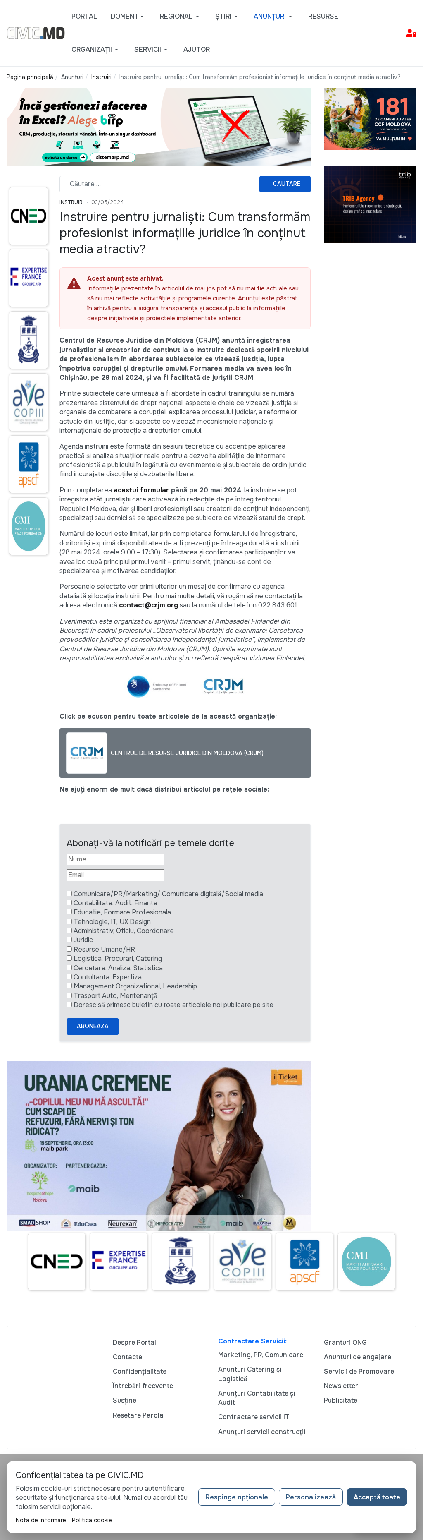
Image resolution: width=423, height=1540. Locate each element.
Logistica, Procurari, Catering (118, 958)
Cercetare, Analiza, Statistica (118, 968)
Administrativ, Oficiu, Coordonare (124, 930)
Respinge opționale (236, 1497)
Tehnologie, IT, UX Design (112, 921)
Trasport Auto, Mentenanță (115, 995)
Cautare (286, 183)
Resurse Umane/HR (104, 949)
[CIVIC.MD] (36, 32)
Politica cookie (92, 1520)
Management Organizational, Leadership (135, 986)
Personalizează (311, 1497)
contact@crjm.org (148, 605)
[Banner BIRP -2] (159, 126)
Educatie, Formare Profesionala (122, 912)
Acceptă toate (377, 1497)
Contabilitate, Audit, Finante (115, 903)
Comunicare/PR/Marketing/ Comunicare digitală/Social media (168, 894)
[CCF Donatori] (370, 118)
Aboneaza (93, 1026)
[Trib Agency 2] (370, 203)
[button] (128, 16)
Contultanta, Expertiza (108, 977)
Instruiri (71, 202)
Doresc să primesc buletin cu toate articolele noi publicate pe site (173, 1004)
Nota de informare (41, 1520)
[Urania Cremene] (159, 1145)
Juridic (83, 940)
